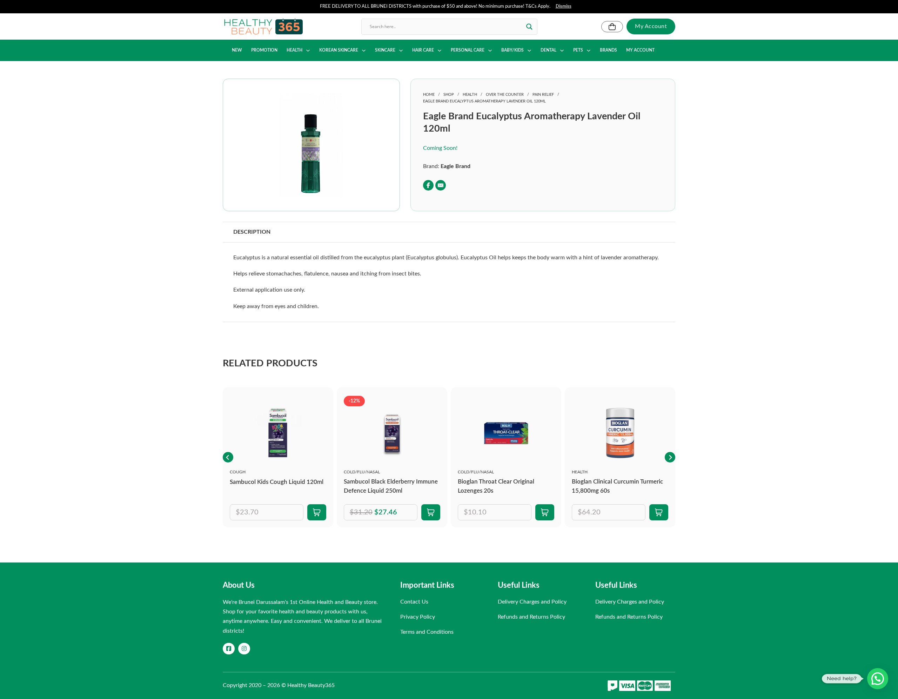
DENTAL (548, 50)
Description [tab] (251, 232)
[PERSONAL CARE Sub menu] (490, 50)
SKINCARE (385, 50)
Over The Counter (505, 94)
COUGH (238, 472)
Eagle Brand (455, 166)
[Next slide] (670, 457)
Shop (448, 94)
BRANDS (608, 50)
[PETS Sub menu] (589, 50)
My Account (651, 26)
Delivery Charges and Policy (532, 602)
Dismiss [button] (563, 6)
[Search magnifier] (529, 27)
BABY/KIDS (512, 50)
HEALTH (294, 50)
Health (470, 94)
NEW (237, 50)
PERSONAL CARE (467, 50)
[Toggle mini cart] (612, 26)
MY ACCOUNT (640, 50)
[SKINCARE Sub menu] (401, 50)
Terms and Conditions (427, 632)
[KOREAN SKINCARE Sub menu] (364, 50)
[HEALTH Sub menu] (308, 50)
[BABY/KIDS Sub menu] (529, 50)
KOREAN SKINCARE (338, 50)
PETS (578, 50)
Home (429, 94)
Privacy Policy (417, 617)
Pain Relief (543, 94)
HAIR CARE (423, 50)
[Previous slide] (228, 457)
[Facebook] (428, 185)
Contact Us (414, 602)
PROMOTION (264, 50)
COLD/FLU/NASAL (362, 472)
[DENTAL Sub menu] (562, 50)
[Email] (440, 185)
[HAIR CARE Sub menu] (439, 50)
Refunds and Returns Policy (531, 617)
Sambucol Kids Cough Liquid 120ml (276, 482)
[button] (353, 102)
